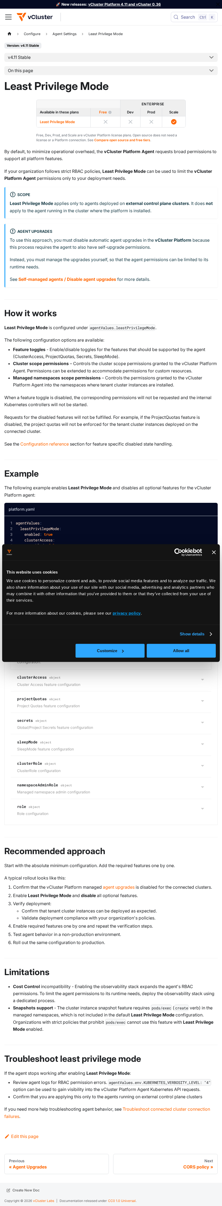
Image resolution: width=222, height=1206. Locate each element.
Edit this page (24, 1136)
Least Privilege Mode (57, 122)
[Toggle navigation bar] (8, 17)
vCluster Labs (43, 1201)
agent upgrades (119, 887)
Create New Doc (26, 1190)
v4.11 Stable (19, 57)
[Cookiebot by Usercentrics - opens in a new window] (178, 552)
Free (103, 112)
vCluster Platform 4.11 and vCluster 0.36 (124, 4)
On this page (20, 70)
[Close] (218, 4)
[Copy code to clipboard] (209, 524)
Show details (192, 634)
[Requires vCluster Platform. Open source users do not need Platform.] (110, 112)
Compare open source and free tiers (122, 140)
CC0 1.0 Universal (122, 1201)
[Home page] (9, 33)
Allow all (181, 650)
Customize (107, 650)
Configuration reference (44, 444)
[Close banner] (214, 552)
